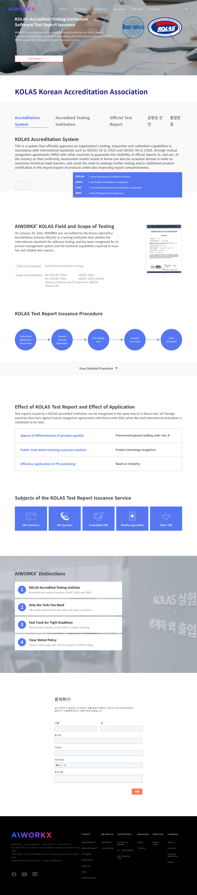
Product (86, 834)
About (171, 842)
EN (186, 9)
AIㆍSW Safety (125, 850)
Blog (140, 842)
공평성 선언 (155, 121)
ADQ (84, 872)
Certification (124, 834)
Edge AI (86, 866)
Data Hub (158, 834)
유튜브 (24, 874)
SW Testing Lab (123, 857)
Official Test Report (121, 121)
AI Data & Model (122, 843)
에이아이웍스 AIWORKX (21, 9)
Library (142, 848)
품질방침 (175, 121)
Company (173, 834)
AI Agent (86, 854)
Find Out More (35, 58)
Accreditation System (27, 121)
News (171, 862)
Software (106, 842)
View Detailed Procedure (96, 368)
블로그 (35, 874)
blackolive (87, 860)
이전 (19, 186)
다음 (27, 186)
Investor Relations (173, 855)
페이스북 (13, 874)
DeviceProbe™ (89, 848)
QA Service (107, 834)
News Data (156, 843)
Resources (143, 834)
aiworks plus (89, 878)
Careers (172, 848)
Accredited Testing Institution (72, 121)
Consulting (107, 848)
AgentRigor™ (89, 842)
